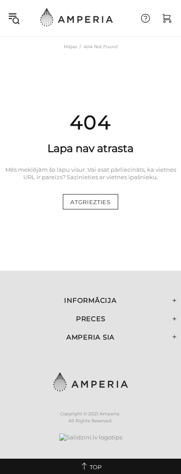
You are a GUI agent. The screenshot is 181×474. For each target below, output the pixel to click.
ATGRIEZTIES (90, 201)
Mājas (70, 47)
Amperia (76, 18)
